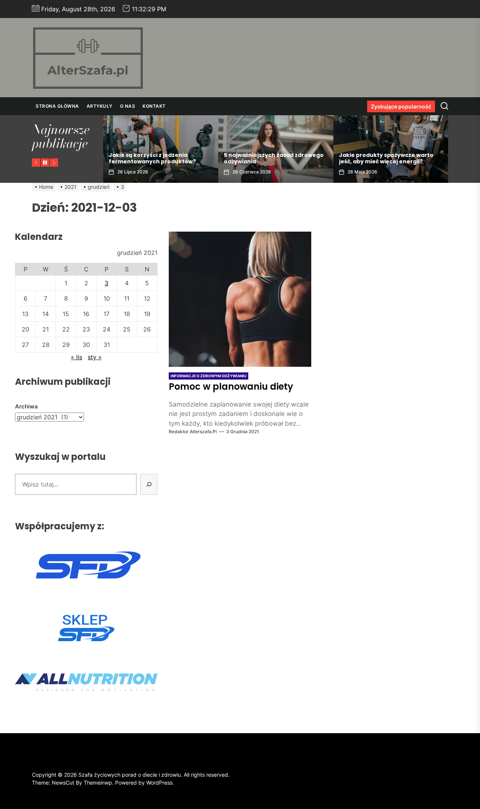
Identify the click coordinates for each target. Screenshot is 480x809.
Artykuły (99, 106)
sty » (95, 357)
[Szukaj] (149, 484)
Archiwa (26, 406)
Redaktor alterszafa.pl (193, 431)
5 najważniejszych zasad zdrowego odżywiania (274, 158)
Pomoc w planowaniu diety (231, 386)
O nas (127, 106)
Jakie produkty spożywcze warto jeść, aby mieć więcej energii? (386, 158)
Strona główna (57, 106)
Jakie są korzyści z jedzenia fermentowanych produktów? (152, 158)
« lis (76, 357)
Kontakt (154, 106)
